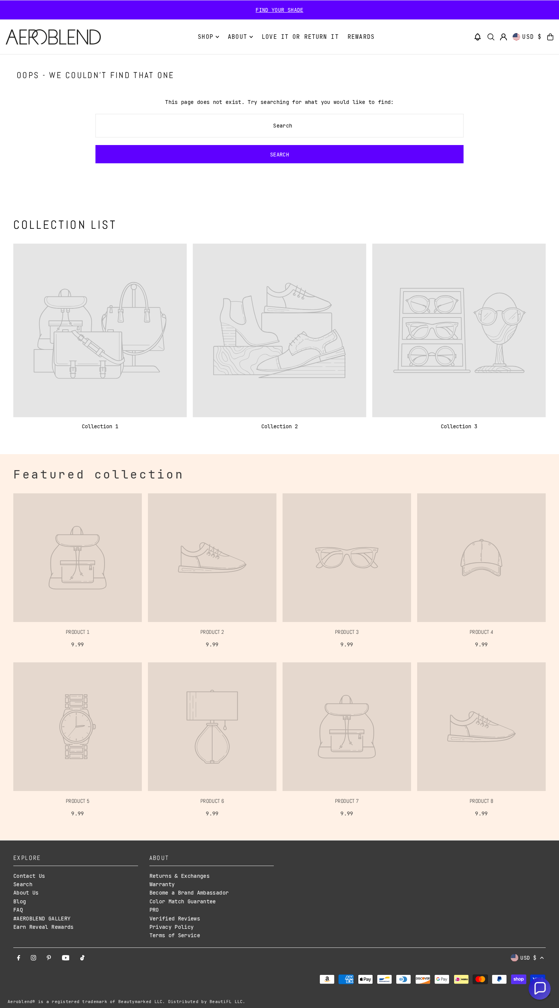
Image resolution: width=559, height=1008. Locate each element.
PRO (154, 909)
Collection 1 (100, 426)
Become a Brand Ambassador (189, 892)
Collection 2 (279, 426)
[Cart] (550, 36)
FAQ (18, 909)
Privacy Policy (171, 926)
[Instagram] (33, 958)
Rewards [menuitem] (361, 37)
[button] (477, 37)
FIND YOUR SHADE (279, 9)
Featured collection (98, 474)
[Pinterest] (49, 958)
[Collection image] (100, 330)
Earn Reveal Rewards (43, 926)
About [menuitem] (237, 37)
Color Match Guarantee (182, 901)
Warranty (162, 884)
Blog (19, 901)
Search (22, 884)
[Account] (503, 36)
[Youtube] (66, 958)
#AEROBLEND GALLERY (41, 918)
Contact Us (29, 875)
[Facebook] (18, 958)
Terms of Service (174, 935)
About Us (26, 892)
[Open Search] (491, 36)
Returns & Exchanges (179, 875)
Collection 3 (459, 426)
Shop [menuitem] (205, 37)
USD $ (532, 37)
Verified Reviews (174, 918)
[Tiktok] (82, 958)
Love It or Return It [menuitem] (300, 37)
